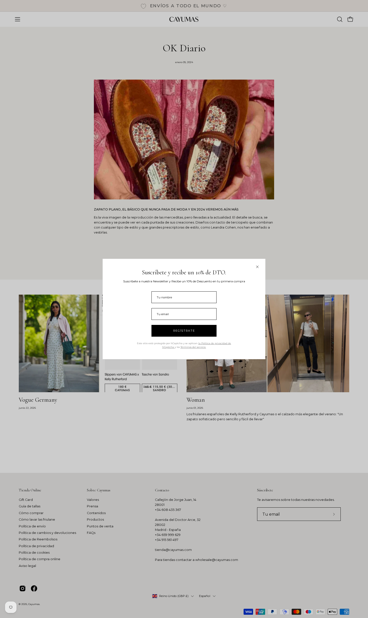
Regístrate (184, 330)
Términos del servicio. (193, 347)
